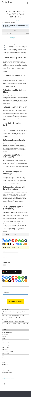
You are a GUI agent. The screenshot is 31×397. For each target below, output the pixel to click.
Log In (4, 265)
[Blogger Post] (3, 244)
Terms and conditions (7, 372)
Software (4, 355)
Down (4, 49)
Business (4, 336)
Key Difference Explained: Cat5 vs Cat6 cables (13, 321)
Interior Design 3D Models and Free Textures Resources (13, 318)
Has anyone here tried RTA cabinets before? (13, 315)
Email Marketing (19, 20)
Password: (5, 257)
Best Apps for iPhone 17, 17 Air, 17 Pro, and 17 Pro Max (15, 323)
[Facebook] (3, 240)
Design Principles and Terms (9, 340)
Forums (6, 20)
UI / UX (3, 360)
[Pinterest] (12, 240)
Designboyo (10, 3)
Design (3, 338)
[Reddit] (16, 240)
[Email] (22, 240)
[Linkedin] (9, 240)
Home (3, 20)
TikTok (12, 378)
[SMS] (22, 244)
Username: (5, 251)
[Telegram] (19, 244)
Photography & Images (7, 351)
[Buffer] (9, 244)
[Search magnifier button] (27, 293)
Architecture (5, 334)
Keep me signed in (7, 262)
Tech (3, 358)
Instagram (4, 378)
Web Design (5, 364)
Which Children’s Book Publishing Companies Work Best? (14, 312)
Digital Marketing (12, 20)
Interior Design (5, 347)
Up (4, 45)
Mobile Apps (5, 349)
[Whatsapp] (19, 240)
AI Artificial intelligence (7, 332)
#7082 (27, 33)
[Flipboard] (12, 244)
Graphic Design (5, 345)
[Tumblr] (25, 240)
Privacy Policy (5, 370)
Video (3, 362)
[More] (25, 244)
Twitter (8, 378)
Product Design (6, 353)
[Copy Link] (6, 244)
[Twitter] (6, 240)
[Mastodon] (16, 244)
